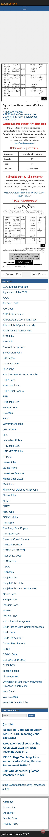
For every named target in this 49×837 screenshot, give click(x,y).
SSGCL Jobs (10, 654)
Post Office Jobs (12, 555)
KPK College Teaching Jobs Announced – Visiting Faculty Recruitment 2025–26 (22, 761)
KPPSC (7, 456)
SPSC (6, 649)
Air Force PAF (10, 303)
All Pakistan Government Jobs (21, 114)
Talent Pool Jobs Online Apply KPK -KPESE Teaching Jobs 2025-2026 (22, 734)
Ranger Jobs (10, 599)
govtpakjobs (30, 116)
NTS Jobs (8, 511)
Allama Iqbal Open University (19, 325)
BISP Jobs (9, 358)
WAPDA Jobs (10, 697)
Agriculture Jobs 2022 (15, 292)
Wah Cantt (9, 691)
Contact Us (9, 807)
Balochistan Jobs (12, 352)
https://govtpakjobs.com (24, 143)
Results (7, 610)
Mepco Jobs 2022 (13, 478)
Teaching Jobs (11, 670)
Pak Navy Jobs (11, 533)
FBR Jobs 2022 (11, 402)
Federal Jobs (10, 407)
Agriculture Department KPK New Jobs (23, 107)
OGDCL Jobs (10, 517)
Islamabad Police (12, 440)
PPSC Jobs (9, 561)
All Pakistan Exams (13, 314)
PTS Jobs (8, 572)
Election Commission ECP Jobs (20, 374)
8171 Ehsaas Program (15, 286)
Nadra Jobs (9, 495)
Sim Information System (16, 621)
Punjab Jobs (10, 577)
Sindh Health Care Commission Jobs (23, 627)
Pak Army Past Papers (15, 528)
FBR (5, 396)
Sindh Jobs (9, 632)
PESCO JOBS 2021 (14, 550)
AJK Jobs (8, 308)
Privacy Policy (10, 824)
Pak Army (8, 522)
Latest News (10, 467)
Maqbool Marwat (14, 111)
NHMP (6, 500)
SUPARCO (9, 665)
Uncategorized (11, 676)
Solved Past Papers (14, 643)
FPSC (6, 418)
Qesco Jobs (9, 594)
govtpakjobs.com (9, 3)
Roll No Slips (10, 616)
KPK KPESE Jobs (13, 451)
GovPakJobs (10, 818)
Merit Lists (8, 484)
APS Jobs (8, 336)
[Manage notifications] (43, 831)
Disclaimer (8, 812)
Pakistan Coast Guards (16, 539)
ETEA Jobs (9, 380)
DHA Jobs (8, 369)
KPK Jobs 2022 (11, 445)
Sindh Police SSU (12, 638)
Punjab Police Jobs (13, 583)
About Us (8, 801)
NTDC (6, 506)
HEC (5, 435)
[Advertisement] (24, 36)
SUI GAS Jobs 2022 (14, 659)
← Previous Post (11, 274)
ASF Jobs (8, 341)
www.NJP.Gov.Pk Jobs (15, 702)
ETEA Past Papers (13, 391)
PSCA (6, 566)
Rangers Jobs (10, 605)
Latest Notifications (13, 473)
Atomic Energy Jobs (14, 347)
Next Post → (39, 274)
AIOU (6, 297)
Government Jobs (13, 116)
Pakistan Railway (12, 544)
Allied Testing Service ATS (17, 330)
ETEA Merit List (11, 385)
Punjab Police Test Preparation (20, 588)
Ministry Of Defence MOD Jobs (20, 489)
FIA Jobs (8, 413)
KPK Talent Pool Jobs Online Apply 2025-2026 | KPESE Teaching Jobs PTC (21, 747)
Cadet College (11, 363)
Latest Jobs (9, 119)
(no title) (8, 724)
